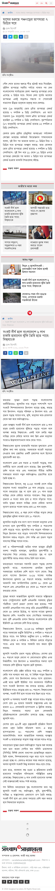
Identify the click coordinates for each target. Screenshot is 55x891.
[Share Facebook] (5, 37)
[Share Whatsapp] (15, 37)
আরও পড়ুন (27, 259)
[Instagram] (21, 882)
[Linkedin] (15, 882)
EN (42, 3)
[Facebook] (4, 882)
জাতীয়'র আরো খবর (27, 186)
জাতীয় (10, 12)
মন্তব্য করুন (13, 168)
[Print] (26, 37)
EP (37, 3)
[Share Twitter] (10, 37)
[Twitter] (9, 882)
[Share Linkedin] (21, 37)
